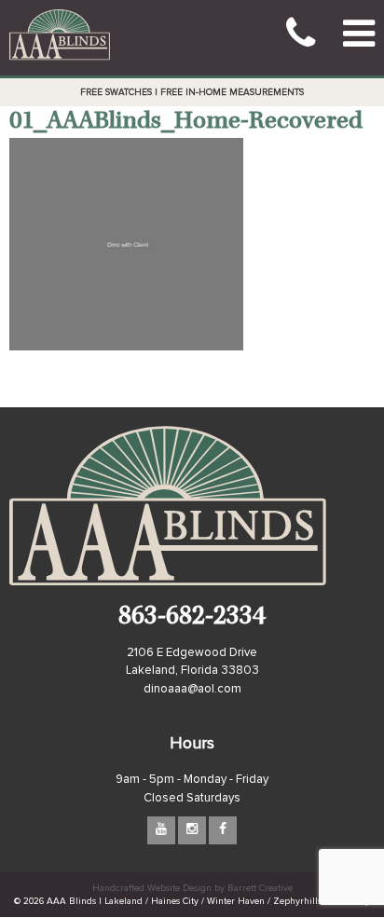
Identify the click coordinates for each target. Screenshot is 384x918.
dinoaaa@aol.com (192, 689)
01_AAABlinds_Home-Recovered (186, 122)
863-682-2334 (192, 618)
